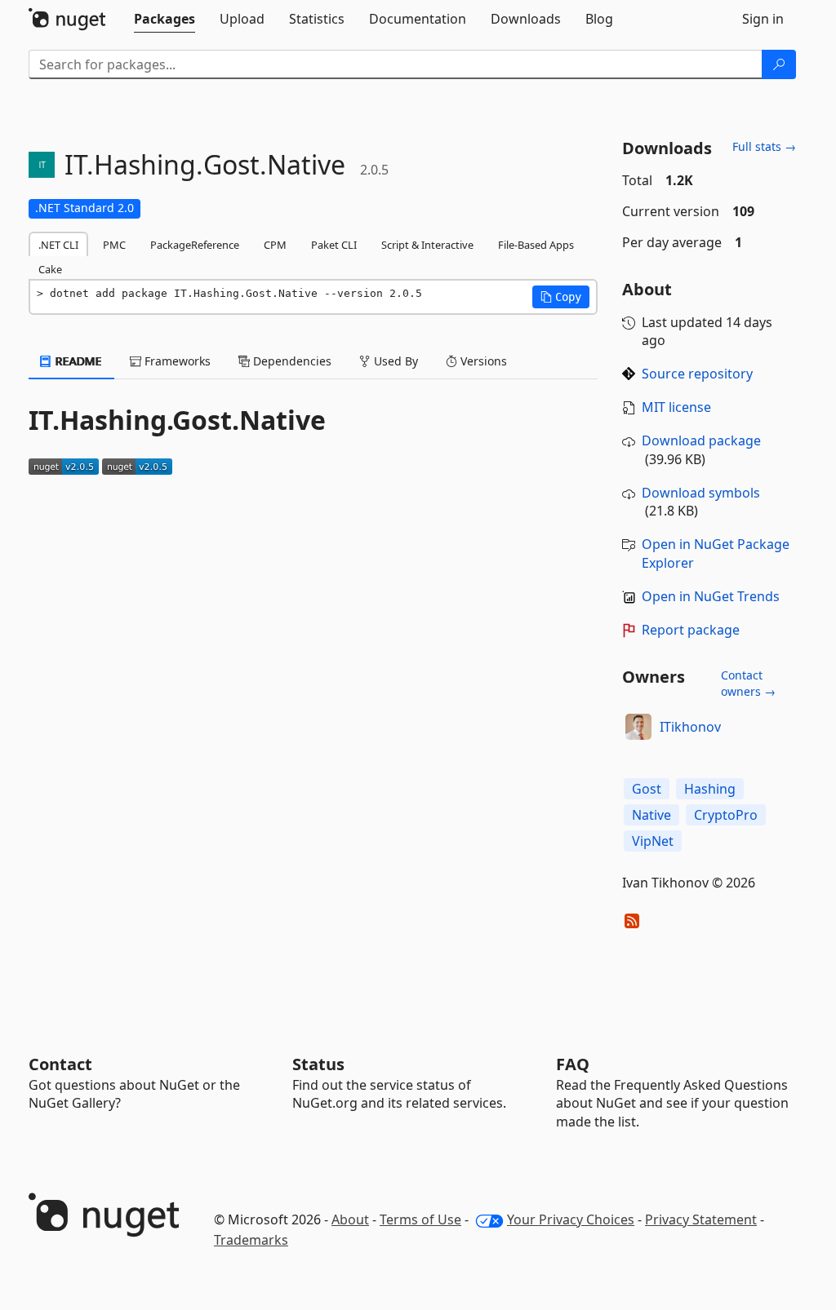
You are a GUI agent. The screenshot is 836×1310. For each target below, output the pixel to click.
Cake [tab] (50, 269)
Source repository (697, 374)
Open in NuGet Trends (711, 596)
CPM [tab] (275, 244)
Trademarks (251, 1240)
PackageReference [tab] (194, 244)
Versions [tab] (482, 361)
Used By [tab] (394, 361)
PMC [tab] (114, 244)
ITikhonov (690, 727)
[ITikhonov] (638, 726)
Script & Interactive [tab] (427, 244)
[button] (560, 296)
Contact (60, 1064)
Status (318, 1064)
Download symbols (701, 493)
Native (651, 815)
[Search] (779, 64)
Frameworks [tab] (176, 361)
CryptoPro (726, 815)
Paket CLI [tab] (334, 244)
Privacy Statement (701, 1219)
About (350, 1219)
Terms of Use (420, 1219)
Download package (701, 440)
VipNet (653, 841)
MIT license (676, 407)
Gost (646, 789)
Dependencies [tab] (290, 361)
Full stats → (764, 146)
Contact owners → (748, 683)
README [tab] (77, 361)
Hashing (710, 789)
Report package (691, 630)
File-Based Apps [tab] (536, 244)
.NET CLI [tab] (58, 244)
